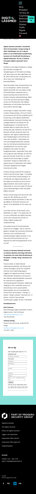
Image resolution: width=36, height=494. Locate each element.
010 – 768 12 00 (13, 459)
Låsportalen (24, 15)
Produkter (23, 9)
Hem (21, 6)
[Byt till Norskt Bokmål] (25, 36)
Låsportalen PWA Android (10, 438)
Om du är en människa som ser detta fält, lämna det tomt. (18, 386)
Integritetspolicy (7, 446)
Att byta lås (24, 12)
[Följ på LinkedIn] (15, 483)
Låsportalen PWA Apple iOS (11, 442)
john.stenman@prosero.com (13, 314)
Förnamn (11, 359)
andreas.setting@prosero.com (14, 328)
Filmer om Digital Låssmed (11, 431)
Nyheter (22, 24)
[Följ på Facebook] (3, 483)
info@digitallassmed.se (14, 461)
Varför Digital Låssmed (23, 30)
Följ (8, 483)
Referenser (23, 18)
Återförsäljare (25, 21)
